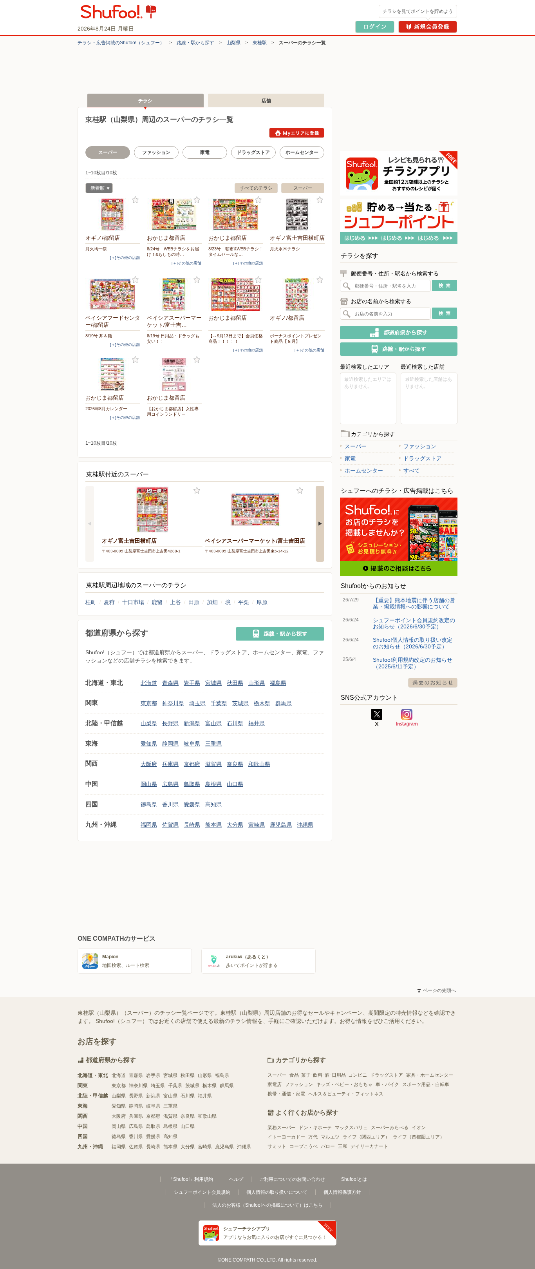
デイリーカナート (369, 1146)
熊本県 (213, 825)
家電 (205, 152)
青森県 (170, 683)
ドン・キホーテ (315, 1127)
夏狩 (109, 602)
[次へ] (320, 524)
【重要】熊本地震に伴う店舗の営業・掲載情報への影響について (414, 603)
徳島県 (149, 804)
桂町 (90, 602)
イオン (419, 1127)
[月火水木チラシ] (297, 214)
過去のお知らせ (432, 683)
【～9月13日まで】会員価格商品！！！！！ (235, 338)
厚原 (262, 602)
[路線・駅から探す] (280, 634)
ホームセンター (302, 152)
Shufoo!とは (354, 1179)
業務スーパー (282, 1127)
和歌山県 (259, 764)
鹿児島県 (281, 825)
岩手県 (192, 683)
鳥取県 (192, 784)
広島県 (170, 784)
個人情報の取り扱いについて (276, 1192)
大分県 (235, 825)
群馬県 (283, 703)
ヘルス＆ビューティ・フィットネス (345, 1094)
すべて (411, 470)
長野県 (170, 723)
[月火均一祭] (112, 214)
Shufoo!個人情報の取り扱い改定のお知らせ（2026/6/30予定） (412, 643)
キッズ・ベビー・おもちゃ (344, 1084)
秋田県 (235, 683)
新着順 (95, 189)
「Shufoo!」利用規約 (190, 1179)
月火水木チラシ (285, 248)
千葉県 (219, 703)
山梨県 (233, 42)
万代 (313, 1137)
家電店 (275, 1084)
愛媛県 (192, 804)
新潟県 (192, 723)
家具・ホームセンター (429, 1075)
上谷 (175, 602)
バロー (328, 1146)
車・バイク (387, 1084)
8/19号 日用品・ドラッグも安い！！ (173, 338)
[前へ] (89, 524)
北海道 (149, 683)
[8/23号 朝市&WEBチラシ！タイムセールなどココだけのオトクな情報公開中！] (235, 214)
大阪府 (149, 764)
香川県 (170, 804)
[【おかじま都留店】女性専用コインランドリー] (174, 374)
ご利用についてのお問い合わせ (292, 1179)
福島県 (278, 683)
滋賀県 (213, 764)
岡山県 (149, 784)
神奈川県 (173, 703)
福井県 (256, 723)
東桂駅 (260, 42)
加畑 (212, 602)
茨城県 (240, 703)
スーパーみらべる (389, 1127)
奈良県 (235, 764)
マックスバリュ (351, 1127)
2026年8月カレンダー (106, 408)
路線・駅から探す (195, 42)
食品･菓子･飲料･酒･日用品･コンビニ (328, 1075)
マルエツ (330, 1137)
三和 (342, 1146)
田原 (193, 602)
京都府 (192, 764)
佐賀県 (170, 825)
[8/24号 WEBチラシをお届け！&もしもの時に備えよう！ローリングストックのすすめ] (174, 214)
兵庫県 (170, 764)
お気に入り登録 (135, 200)
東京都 (149, 703)
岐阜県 (192, 743)
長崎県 (192, 825)
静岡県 (170, 743)
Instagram (407, 718)
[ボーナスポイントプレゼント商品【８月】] (297, 294)
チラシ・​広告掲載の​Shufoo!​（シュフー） (121, 42)
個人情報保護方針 (342, 1192)
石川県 (235, 723)
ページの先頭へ (437, 990)
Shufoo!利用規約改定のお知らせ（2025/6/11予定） (412, 663)
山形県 (256, 683)
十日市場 (133, 602)
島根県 (213, 784)
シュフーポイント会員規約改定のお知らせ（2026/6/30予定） (414, 623)
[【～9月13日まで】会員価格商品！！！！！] (235, 294)
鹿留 (157, 602)
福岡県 (149, 825)
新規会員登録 (427, 27)
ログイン (374, 27)
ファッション (156, 152)
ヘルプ (236, 1179)
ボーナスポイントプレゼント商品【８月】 (296, 338)
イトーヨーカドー (286, 1137)
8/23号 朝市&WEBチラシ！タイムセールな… (235, 251)
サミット (277, 1146)
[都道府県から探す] (398, 332)
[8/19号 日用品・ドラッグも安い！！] (174, 294)
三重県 (213, 743)
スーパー (302, 188)
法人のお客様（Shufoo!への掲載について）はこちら (267, 1205)
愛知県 (149, 743)
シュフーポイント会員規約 (202, 1192)
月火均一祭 (96, 248)
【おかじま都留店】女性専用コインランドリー (173, 411)
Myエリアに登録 (296, 133)
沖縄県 (305, 825)
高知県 (213, 804)
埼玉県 (197, 703)
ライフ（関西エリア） (366, 1137)
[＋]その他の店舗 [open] (125, 257)
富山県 (213, 723)
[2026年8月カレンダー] (112, 374)
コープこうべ (303, 1146)
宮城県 (213, 683)
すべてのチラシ (256, 188)
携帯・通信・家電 (286, 1094)
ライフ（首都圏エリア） (419, 1137)
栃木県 (262, 703)
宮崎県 (256, 825)
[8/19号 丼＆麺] (112, 294)
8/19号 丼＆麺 (98, 335)
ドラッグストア (253, 152)
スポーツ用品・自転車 (425, 1084)
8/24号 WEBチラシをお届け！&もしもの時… (173, 251)
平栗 (243, 602)
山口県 (235, 784)
